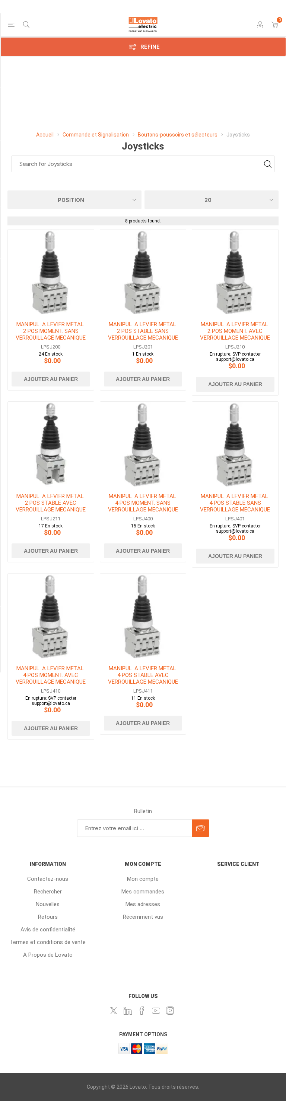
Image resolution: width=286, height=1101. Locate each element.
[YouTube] (156, 1011)
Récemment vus (143, 917)
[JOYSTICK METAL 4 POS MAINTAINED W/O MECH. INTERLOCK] (235, 445)
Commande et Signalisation (96, 135)
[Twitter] (114, 1011)
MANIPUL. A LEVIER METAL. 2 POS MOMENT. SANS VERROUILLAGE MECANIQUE (51, 331)
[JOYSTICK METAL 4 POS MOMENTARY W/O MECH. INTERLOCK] (143, 445)
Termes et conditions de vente (48, 942)
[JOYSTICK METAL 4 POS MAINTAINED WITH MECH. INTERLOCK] (143, 616)
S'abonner (200, 828)
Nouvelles (48, 904)
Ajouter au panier (51, 379)
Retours (48, 917)
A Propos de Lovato (48, 954)
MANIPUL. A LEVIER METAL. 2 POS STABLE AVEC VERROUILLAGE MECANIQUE (51, 503)
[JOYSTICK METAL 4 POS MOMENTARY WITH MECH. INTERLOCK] (51, 616)
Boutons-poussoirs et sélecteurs (178, 135)
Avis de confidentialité (47, 929)
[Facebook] (142, 1011)
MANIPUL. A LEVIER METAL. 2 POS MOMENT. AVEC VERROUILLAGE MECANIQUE (235, 331)
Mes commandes (142, 891)
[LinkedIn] (128, 1011)
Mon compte (143, 879)
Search (267, 164)
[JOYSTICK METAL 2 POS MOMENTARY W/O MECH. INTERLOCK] (51, 272)
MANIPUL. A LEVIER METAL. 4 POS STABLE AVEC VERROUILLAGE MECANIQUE (143, 675)
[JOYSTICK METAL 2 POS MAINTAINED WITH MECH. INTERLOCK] (51, 445)
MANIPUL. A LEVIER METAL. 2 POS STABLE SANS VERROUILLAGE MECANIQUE (143, 331)
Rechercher (48, 891)
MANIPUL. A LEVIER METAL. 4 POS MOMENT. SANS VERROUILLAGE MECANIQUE (143, 503)
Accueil (45, 135)
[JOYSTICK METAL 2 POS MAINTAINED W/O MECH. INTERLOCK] (143, 272)
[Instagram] (170, 1011)
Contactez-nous (47, 879)
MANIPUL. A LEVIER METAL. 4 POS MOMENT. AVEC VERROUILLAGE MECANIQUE (51, 675)
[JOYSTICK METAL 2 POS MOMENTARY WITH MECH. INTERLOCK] (235, 272)
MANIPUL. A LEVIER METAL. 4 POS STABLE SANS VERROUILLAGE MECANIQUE (235, 503)
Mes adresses (142, 904)
